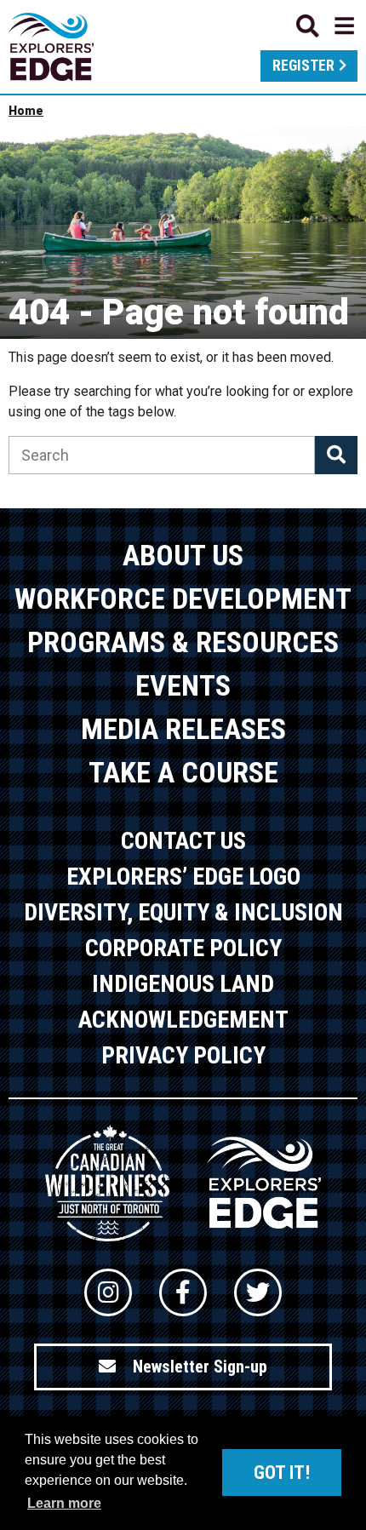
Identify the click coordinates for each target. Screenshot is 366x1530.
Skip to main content (183, 23)
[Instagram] (108, 1292)
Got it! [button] (282, 1472)
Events (183, 685)
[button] (336, 455)
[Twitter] (258, 1292)
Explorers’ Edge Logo (183, 876)
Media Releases (183, 729)
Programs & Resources (183, 642)
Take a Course (183, 772)
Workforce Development (183, 599)
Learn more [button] (64, 1503)
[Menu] (325, 25)
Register (303, 65)
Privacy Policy (183, 1055)
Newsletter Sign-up (200, 1366)
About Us (183, 555)
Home (26, 110)
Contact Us (183, 841)
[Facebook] (183, 1292)
